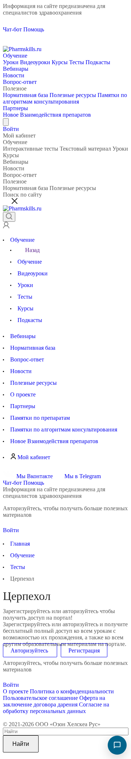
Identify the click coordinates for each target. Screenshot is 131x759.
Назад (32, 250)
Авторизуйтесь (30, 650)
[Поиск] (9, 217)
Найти (20, 744)
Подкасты (98, 62)
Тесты (76, 62)
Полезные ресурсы (72, 95)
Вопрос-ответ (20, 82)
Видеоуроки (35, 62)
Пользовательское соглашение (40, 698)
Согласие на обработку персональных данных (56, 707)
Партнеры (15, 108)
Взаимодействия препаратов (47, 115)
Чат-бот (12, 29)
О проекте (15, 691)
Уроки (11, 62)
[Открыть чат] (117, 745)
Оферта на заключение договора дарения (54, 701)
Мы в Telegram (82, 476)
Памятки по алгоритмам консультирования (65, 98)
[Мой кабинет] (6, 226)
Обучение (15, 56)
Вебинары (15, 69)
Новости (13, 75)
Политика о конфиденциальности (72, 691)
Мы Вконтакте (34, 476)
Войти (11, 129)
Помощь (33, 29)
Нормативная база (25, 95)
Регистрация (84, 650)
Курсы (60, 62)
